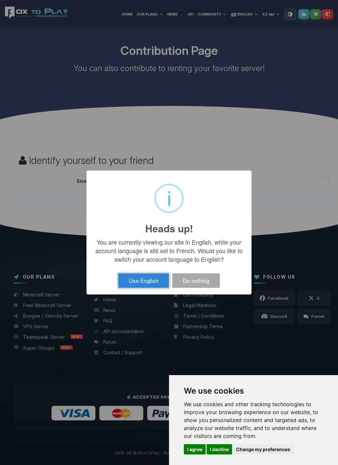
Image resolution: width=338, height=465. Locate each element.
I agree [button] (194, 449)
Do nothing (196, 280)
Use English (143, 280)
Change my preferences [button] (263, 449)
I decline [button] (219, 449)
